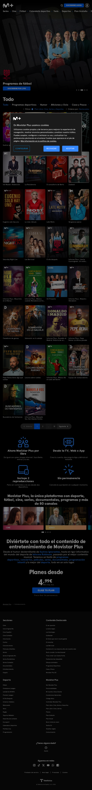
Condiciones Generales (53, 695)
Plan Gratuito (80, 11)
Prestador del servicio (31, 772)
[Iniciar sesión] (87, 5)
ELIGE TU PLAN (46, 590)
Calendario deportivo (39, 11)
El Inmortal (49, 642)
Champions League (9, 688)
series (48, 559)
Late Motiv (51, 222)
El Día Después (7, 698)
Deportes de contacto (10, 719)
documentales (60, 559)
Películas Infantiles (9, 649)
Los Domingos (50, 632)
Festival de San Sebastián (54, 659)
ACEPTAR (70, 148)
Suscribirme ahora (74, 5)
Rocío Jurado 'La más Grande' (56, 652)
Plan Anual (49, 719)
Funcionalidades (51, 688)
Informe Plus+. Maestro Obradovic (77, 300)
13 (54, 426)
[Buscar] (62, 5)
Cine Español (7, 632)
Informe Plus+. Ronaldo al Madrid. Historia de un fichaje (56, 339)
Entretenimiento (8, 669)
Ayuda (46, 751)
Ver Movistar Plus (51, 685)
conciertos (26, 559)
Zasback (72, 184)
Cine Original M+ (8, 629)
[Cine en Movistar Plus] (23, 518)
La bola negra (50, 629)
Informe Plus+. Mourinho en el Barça (12, 300)
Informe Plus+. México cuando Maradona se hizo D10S (34, 300)
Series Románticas (9, 659)
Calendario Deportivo (10, 725)
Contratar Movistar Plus (53, 702)
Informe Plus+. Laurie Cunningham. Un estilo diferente (77, 260)
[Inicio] (9, 5)
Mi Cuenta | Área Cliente (54, 692)
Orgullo (5, 672)
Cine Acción (7, 639)
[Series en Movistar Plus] (66, 518)
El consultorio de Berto (55, 184)
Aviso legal (45, 772)
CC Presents (51, 299)
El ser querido (50, 625)
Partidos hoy (7, 729)
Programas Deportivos (53, 666)
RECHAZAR (51, 148)
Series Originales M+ (9, 656)
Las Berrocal (29, 259)
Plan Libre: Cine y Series (54, 708)
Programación (7, 732)
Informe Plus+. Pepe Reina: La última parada (78, 339)
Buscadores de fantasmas (12, 417)
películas (38, 559)
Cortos (5, 642)
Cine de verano (8, 645)
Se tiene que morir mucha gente (56, 639)
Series (6, 11)
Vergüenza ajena (75, 222)
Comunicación (50, 732)
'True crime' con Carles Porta (55, 656)
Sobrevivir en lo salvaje (33, 338)
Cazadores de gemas (11, 338)
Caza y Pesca (50, 669)
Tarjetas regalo (51, 729)
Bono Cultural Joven (52, 722)
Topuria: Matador (8, 715)
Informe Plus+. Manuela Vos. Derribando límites (34, 418)
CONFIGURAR (21, 148)
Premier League (8, 695)
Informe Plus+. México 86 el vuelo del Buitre (56, 378)
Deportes (66, 11)
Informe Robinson (42, 554)
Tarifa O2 (49, 725)
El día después (52, 259)
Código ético (50, 698)
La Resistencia (30, 184)
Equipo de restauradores (78, 378)
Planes (48, 712)
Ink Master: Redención (11, 184)
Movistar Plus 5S (51, 672)
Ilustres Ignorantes (50, 551)
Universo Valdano (8, 702)
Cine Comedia (7, 635)
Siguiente (62, 426)
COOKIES (65, 772)
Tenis (56, 11)
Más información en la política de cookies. (39, 141)
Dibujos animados (52, 662)
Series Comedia (8, 662)
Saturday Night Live (10, 259)
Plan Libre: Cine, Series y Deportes (57, 705)
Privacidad (55, 772)
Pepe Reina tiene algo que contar (13, 378)
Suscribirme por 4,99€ (17, 88)
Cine (14, 11)
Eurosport (6, 722)
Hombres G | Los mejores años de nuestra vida (61, 649)
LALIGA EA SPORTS (9, 692)
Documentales (7, 666)
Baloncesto (6, 705)
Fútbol (23, 11)
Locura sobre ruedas (33, 378)
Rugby (5, 712)
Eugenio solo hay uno (11, 222)
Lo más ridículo (30, 222)
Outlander (49, 635)
